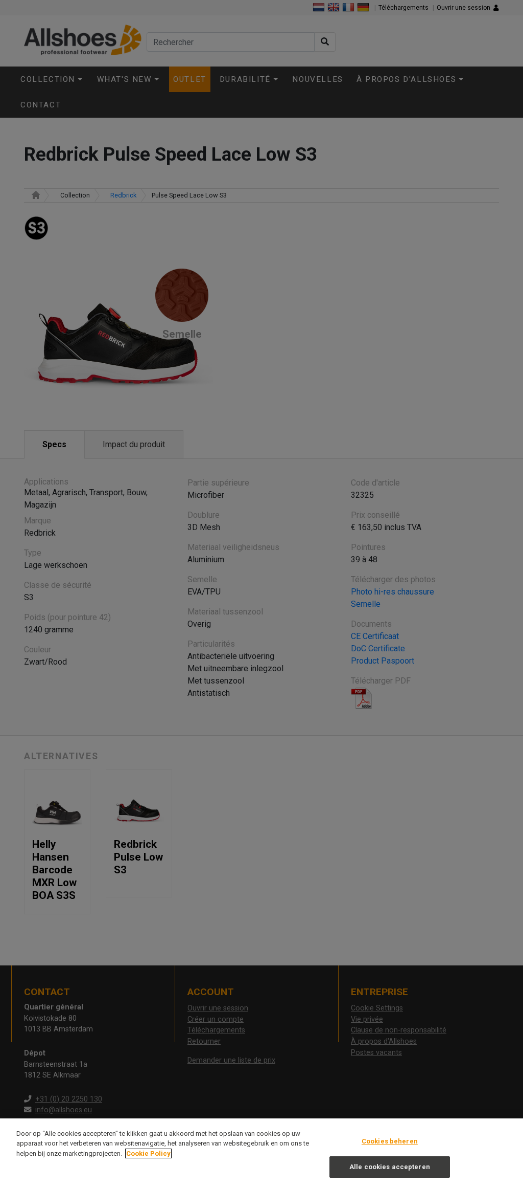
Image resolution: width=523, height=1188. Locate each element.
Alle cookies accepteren (389, 1167)
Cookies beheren (390, 1141)
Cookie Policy (148, 1153)
